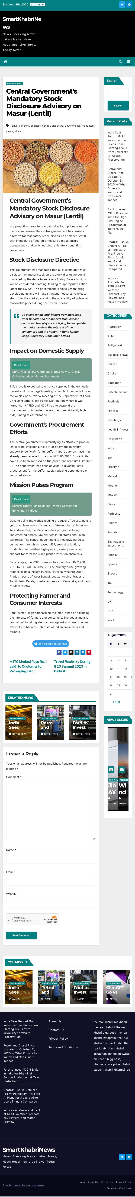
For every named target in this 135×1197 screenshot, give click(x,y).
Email (11, 872)
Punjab (112, 532)
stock (18, 131)
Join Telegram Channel (52, 643)
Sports (112, 564)
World (111, 620)
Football (113, 411)
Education (114, 382)
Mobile (112, 485)
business (36, 125)
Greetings (114, 420)
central (46, 125)
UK (109, 601)
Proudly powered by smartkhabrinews (23, 1185)
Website (11, 894)
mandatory (88, 125)
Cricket (112, 373)
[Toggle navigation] (128, 61)
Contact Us (56, 1030)
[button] (120, 61)
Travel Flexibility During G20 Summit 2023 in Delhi (72, 666)
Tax (110, 583)
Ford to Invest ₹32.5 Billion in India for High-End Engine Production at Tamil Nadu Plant (118, 220)
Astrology (114, 326)
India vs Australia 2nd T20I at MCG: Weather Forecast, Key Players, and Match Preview (118, 290)
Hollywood (115, 439)
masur (9, 131)
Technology (115, 592)
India (111, 448)
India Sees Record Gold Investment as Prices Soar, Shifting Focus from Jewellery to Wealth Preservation (21, 1029)
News (111, 504)
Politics (113, 523)
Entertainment (117, 392)
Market (112, 476)
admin (16, 999)
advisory (24, 125)
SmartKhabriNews (29, 1149)
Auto (111, 336)
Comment (13, 777)
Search (112, 81)
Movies (112, 495)
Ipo (110, 457)
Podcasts (114, 513)
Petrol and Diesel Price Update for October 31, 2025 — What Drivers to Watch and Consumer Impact (117, 184)
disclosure (57, 125)
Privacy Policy (58, 1038)
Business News (14, 84)
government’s (72, 125)
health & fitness (118, 429)
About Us (55, 1021)
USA (111, 611)
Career (112, 364)
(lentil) (14, 125)
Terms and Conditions (63, 1047)
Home (82, 1182)
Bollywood (115, 345)
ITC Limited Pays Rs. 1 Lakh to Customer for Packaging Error (28, 666)
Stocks (112, 573)
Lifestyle (113, 467)
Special (112, 555)
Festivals (113, 401)
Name (11, 850)
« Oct (116, 702)
